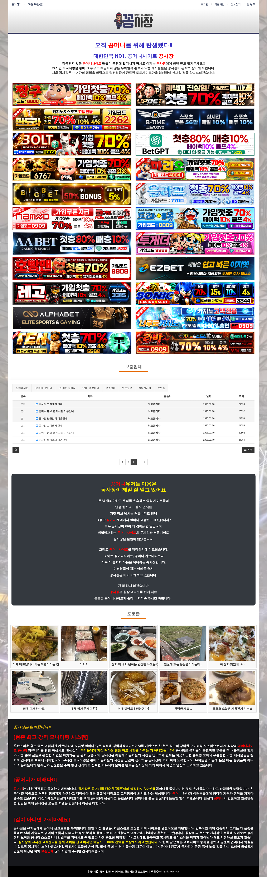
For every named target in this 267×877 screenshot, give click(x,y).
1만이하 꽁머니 (67, 388)
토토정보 (127, 388)
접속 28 (251, 4)
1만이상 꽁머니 (90, 388)
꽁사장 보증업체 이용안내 (53, 418)
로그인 (204, 4)
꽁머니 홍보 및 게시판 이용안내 (56, 411)
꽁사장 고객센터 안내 (50, 404)
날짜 (208, 396)
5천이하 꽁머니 (43, 388)
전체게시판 (22, 388)
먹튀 (112, 72)
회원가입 (219, 4)
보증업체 (133, 366)
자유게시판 (145, 388)
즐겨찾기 (16, 4)
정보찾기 (236, 4)
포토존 (161, 388)
